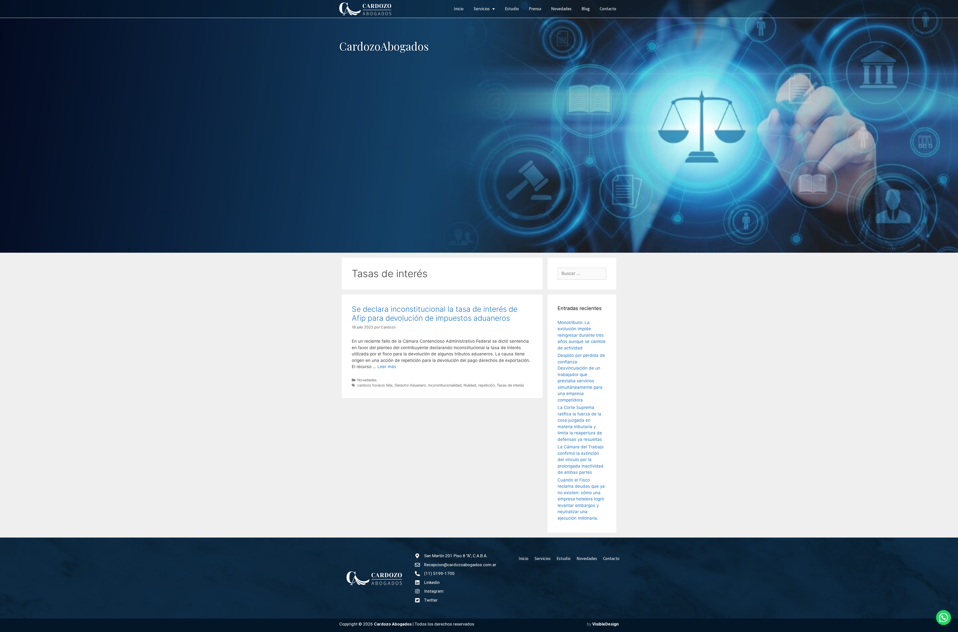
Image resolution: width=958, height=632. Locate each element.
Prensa (535, 8)
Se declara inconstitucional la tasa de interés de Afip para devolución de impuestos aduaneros (434, 313)
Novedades (561, 8)
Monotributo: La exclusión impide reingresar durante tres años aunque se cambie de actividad (581, 335)
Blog (586, 8)
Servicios (482, 8)
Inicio (459, 8)
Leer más (386, 366)
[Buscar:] (582, 274)
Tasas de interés (510, 385)
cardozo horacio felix (375, 385)
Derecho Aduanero (410, 385)
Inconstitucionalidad (445, 385)
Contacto (608, 8)
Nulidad (470, 385)
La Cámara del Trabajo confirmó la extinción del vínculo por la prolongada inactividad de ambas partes (580, 459)
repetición (486, 385)
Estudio (512, 8)
